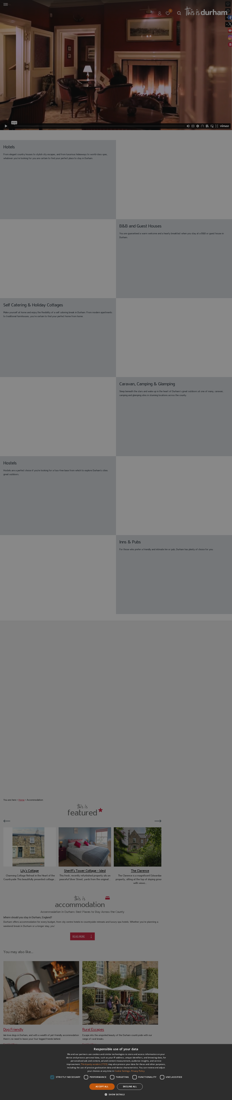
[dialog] (116, 1072)
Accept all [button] (102, 1086)
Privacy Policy (138, 1071)
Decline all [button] (130, 1086)
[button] (116, 1094)
